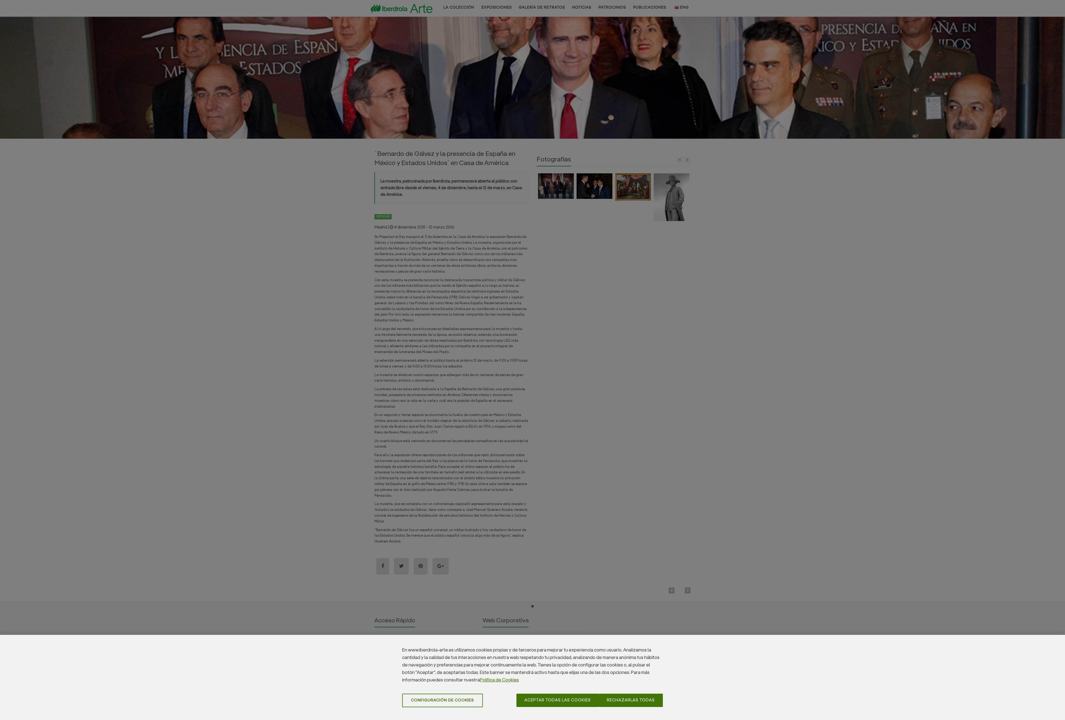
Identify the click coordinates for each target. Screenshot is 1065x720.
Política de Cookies (499, 680)
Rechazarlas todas (631, 700)
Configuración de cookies (442, 700)
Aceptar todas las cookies (557, 700)
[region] (532, 677)
